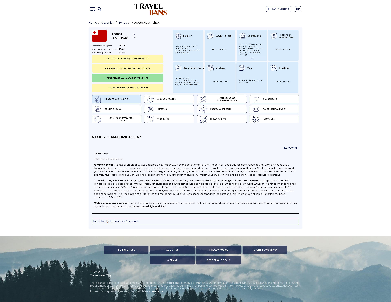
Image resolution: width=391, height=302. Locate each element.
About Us (172, 250)
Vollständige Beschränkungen (227, 99)
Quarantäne (270, 99)
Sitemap (172, 260)
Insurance (269, 119)
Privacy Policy (218, 250)
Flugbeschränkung (274, 109)
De (298, 9)
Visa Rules (163, 119)
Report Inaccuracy (265, 250)
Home (93, 22)
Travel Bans (150, 9)
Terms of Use (126, 250)
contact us (156, 291)
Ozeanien (107, 22)
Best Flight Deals (218, 260)
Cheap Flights (278, 9)
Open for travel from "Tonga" (121, 119)
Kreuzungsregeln (220, 109)
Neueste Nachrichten (117, 99)
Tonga (123, 22)
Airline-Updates (166, 99)
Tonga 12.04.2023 (119, 36)
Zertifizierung (113, 109)
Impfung (162, 109)
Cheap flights (218, 119)
